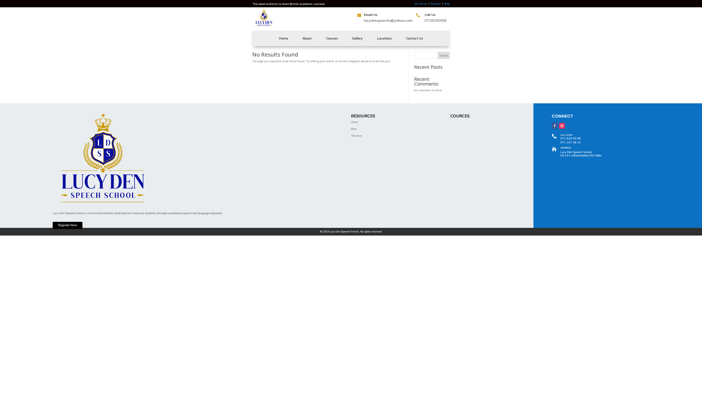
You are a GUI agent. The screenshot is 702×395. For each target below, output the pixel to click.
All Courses (420, 3)
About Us (356, 136)
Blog (447, 3)
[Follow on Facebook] (555, 126)
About (307, 38)
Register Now (67, 225)
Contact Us (414, 38)
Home (283, 38)
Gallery (357, 38)
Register (436, 3)
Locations (384, 38)
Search (444, 55)
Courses (332, 38)
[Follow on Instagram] (562, 126)
